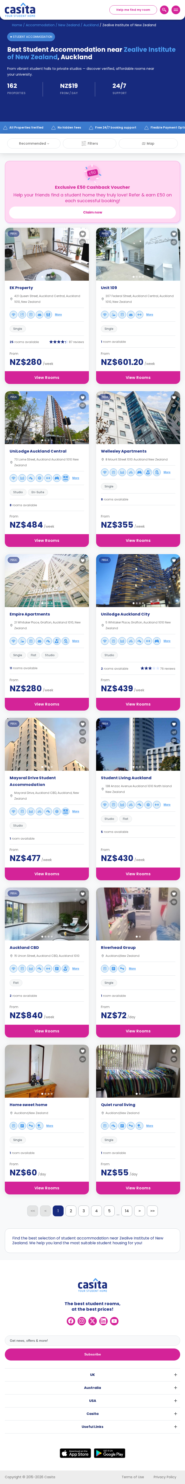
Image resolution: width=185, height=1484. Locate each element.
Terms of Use (133, 1477)
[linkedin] (103, 1321)
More (58, 314)
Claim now (92, 212)
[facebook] (71, 1321)
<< (33, 1211)
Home (17, 25)
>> (152, 1211)
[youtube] (114, 1321)
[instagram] (82, 1321)
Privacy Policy (165, 1477)
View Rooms (46, 377)
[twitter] (92, 1321)
